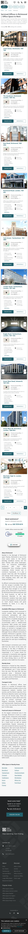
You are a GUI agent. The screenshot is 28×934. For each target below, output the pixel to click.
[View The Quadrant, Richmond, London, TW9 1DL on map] (6, 102)
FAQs (3, 866)
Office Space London (7, 888)
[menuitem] (8, 866)
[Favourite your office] (14, 2)
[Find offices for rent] (18, 2)
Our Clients (5, 868)
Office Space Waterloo (8, 898)
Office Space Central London (10, 891)
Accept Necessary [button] (19, 931)
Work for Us (17, 871)
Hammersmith (19, 768)
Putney (4, 785)
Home (2, 10)
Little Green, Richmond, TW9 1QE (13, 49)
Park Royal (18, 783)
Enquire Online (14, 814)
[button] (14, 928)
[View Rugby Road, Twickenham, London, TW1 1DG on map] (6, 340)
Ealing (3, 783)
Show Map (15, 544)
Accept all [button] (6, 931)
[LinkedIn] (18, 913)
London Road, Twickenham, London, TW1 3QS (12, 287)
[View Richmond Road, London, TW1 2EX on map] (6, 196)
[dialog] (14, 926)
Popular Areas (7, 885)
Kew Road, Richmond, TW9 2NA (12, 144)
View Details (20, 73)
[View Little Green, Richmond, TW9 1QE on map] (6, 54)
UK (6, 10)
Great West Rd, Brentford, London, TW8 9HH (12, 429)
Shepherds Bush (19, 773)
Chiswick (4, 775)
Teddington (5, 778)
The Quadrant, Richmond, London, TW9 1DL (12, 96)
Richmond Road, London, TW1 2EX (13, 191)
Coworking (5, 876)
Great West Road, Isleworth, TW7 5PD (13, 382)
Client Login (17, 878)
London (10, 10)
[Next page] (25, 507)
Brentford (5, 770)
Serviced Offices (6, 873)
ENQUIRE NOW (7, 73)
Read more (19, 926)
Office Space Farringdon (8, 895)
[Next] (23, 39)
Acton (3, 780)
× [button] (26, 920)
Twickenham (5, 773)
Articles (16, 868)
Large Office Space (7, 878)
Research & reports (7, 880)
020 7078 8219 (18, 524)
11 (21, 507)
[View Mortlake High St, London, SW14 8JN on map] (6, 482)
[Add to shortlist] (25, 33)
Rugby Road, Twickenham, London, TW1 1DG (12, 334)
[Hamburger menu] (25, 2)
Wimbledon (18, 778)
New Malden (18, 775)
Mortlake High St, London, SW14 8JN (12, 477)
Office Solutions (18, 873)
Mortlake (4, 768)
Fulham (17, 770)
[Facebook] (14, 913)
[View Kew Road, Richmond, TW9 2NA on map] (6, 149)
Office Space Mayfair (7, 893)
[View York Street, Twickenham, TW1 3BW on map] (6, 244)
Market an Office (18, 876)
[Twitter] (10, 913)
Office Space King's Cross (9, 900)
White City (18, 780)
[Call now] (22, 2)
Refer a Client (17, 866)
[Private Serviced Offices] (22, 53)
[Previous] (4, 39)
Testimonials (5, 871)
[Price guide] (19, 56)
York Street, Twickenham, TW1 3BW (14, 239)
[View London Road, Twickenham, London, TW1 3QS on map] (6, 292)
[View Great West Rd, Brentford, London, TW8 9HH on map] (6, 434)
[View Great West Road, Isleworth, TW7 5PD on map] (6, 387)
